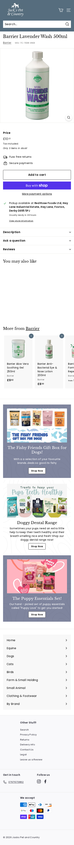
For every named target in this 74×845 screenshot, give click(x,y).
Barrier (7, 42)
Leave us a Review (31, 759)
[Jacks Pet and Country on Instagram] (39, 781)
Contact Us (27, 749)
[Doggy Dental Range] (37, 501)
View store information (21, 220)
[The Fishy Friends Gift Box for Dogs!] (37, 425)
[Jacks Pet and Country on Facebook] (45, 781)
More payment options (37, 194)
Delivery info (27, 744)
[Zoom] (68, 117)
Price (7, 133)
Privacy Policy (28, 734)
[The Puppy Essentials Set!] (37, 576)
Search (24, 729)
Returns (24, 739)
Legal (23, 754)
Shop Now (37, 470)
